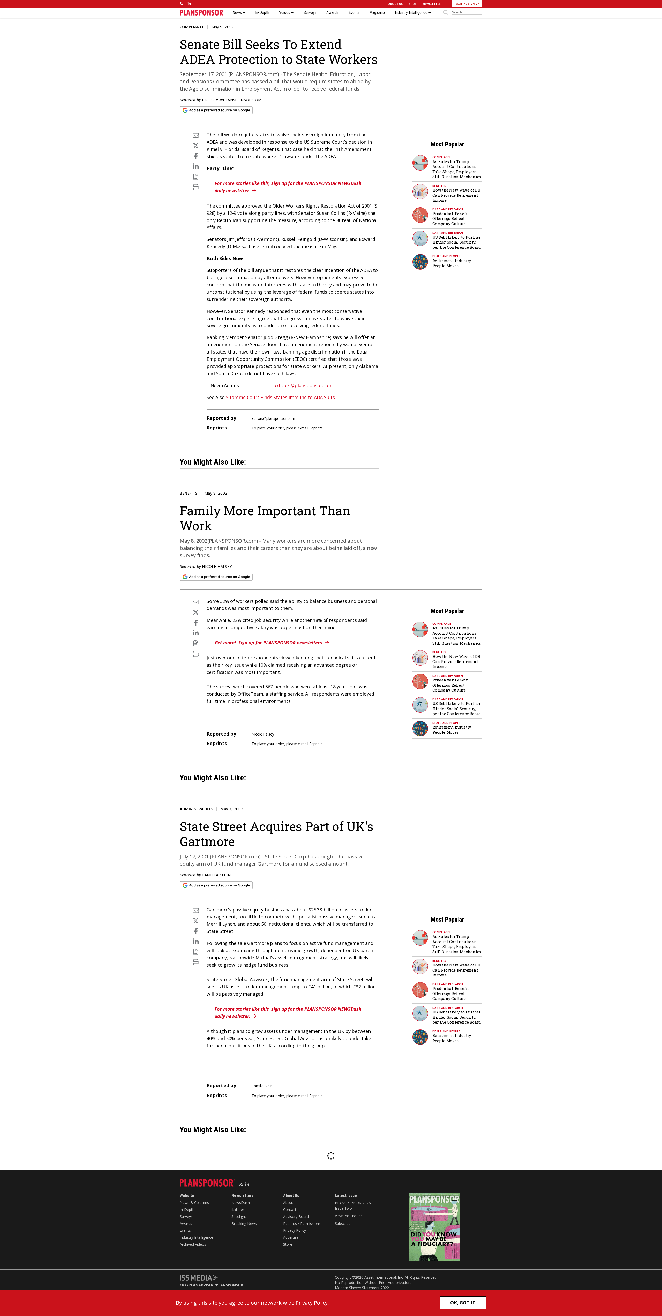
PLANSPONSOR (229, 1285)
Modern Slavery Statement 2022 (362, 1287)
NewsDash (240, 1202)
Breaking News (244, 1223)
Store (287, 1244)
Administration (196, 808)
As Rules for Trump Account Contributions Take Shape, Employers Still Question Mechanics (456, 169)
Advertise (291, 1237)
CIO (183, 1285)
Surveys (310, 13)
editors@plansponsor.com (231, 99)
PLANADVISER (201, 1285)
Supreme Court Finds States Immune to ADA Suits (280, 397)
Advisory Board (296, 1216)
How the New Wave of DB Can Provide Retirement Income (456, 195)
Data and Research (447, 209)
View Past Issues (348, 1215)
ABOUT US (395, 4)
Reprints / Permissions (302, 1223)
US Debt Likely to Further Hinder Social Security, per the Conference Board (456, 242)
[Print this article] (196, 187)
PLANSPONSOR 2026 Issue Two (353, 1206)
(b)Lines (238, 1209)
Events (354, 13)
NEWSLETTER (432, 4)
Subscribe (343, 1223)
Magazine (377, 13)
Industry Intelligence (411, 13)
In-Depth (262, 13)
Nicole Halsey (217, 566)
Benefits (439, 186)
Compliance (192, 26)
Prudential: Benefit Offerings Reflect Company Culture (450, 218)
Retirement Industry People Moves (451, 263)
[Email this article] (196, 135)
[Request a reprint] (195, 176)
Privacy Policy (294, 1230)
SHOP (413, 4)
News (237, 13)
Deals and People (446, 256)
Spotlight (238, 1216)
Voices (285, 13)
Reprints (316, 427)
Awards (332, 13)
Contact (289, 1209)
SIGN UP (473, 3)
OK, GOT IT (463, 1302)
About (288, 1202)
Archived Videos (193, 1244)
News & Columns (194, 1202)
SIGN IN (460, 3)
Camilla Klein (216, 874)
